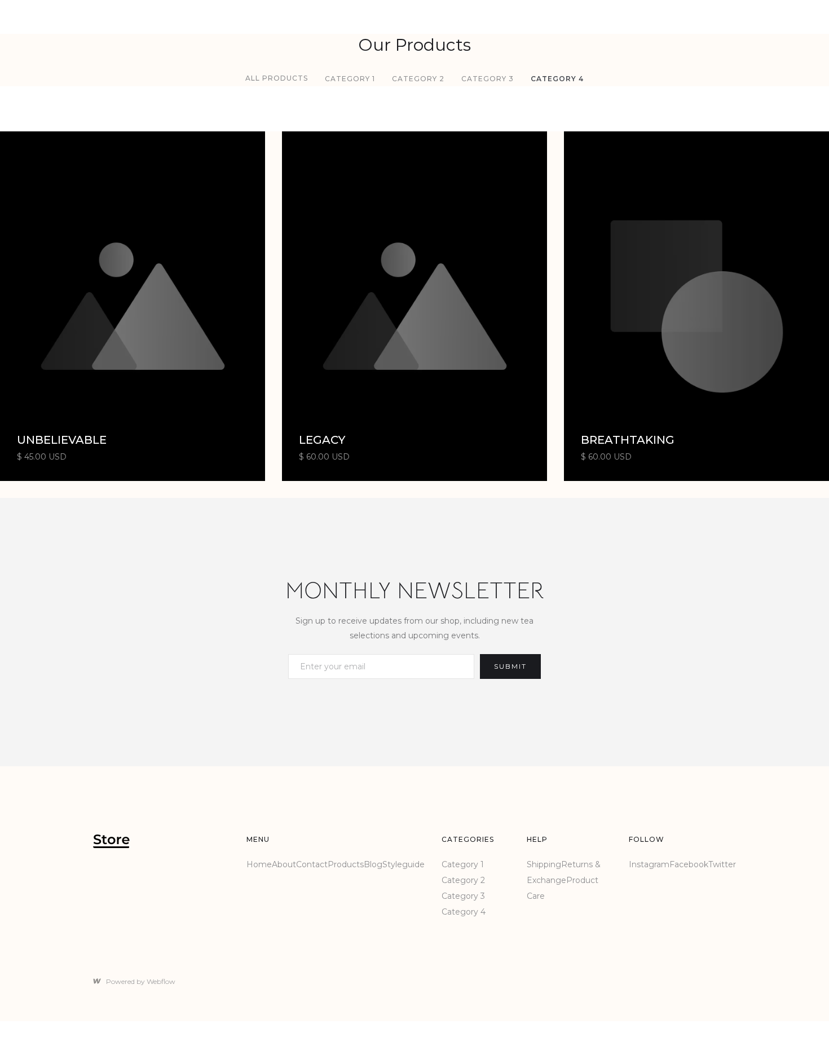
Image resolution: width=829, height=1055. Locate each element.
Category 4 (557, 78)
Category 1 (350, 78)
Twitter (722, 864)
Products (346, 864)
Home (259, 864)
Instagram (649, 864)
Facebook (688, 864)
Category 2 (418, 78)
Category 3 (487, 78)
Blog (373, 864)
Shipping (544, 864)
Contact (312, 864)
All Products (276, 78)
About (284, 864)
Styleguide (403, 864)
